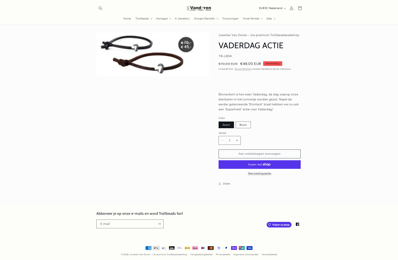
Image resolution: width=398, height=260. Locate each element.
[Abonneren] (159, 224)
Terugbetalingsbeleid (201, 254)
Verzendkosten (243, 69)
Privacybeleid (223, 254)
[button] (100, 8)
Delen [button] (226, 183)
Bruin (243, 124)
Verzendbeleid (269, 254)
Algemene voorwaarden (246, 254)
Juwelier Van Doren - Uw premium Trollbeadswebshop (158, 254)
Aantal (222, 132)
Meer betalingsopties (259, 173)
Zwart (226, 124)
